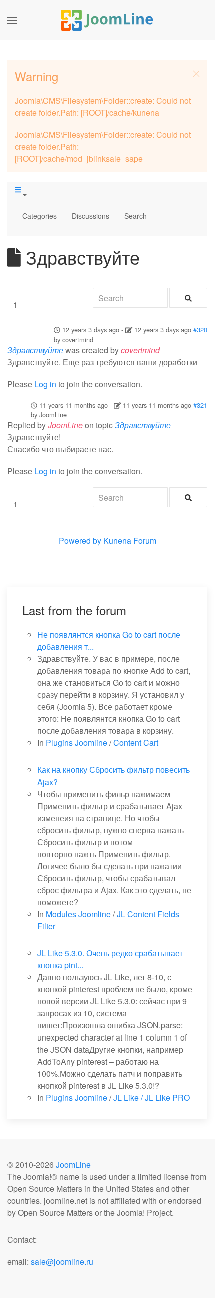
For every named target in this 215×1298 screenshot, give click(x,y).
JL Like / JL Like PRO (152, 1097)
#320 (201, 329)
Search (135, 216)
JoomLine (73, 1164)
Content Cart (136, 742)
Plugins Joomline (77, 742)
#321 (201, 405)
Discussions (91, 216)
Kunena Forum (130, 540)
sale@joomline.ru (62, 1261)
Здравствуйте (36, 350)
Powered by (80, 540)
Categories (39, 216)
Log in (45, 384)
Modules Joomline (78, 914)
